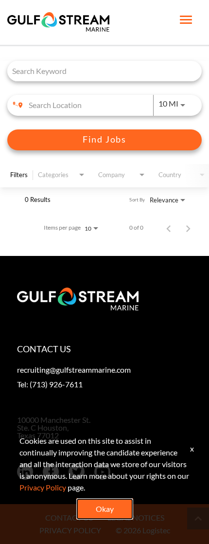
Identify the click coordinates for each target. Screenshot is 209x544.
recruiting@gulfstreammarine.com (74, 369)
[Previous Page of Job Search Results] (168, 227)
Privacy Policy (42, 487)
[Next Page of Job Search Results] (188, 227)
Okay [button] (105, 508)
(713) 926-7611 (56, 384)
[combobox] (99, 70)
